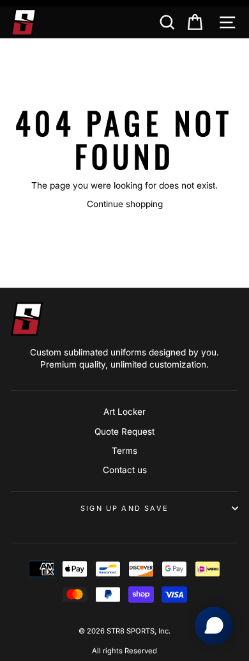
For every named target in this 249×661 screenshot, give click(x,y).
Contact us (125, 470)
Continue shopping (125, 204)
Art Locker (124, 412)
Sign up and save (124, 508)
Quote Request (124, 431)
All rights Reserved (124, 650)
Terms (124, 451)
